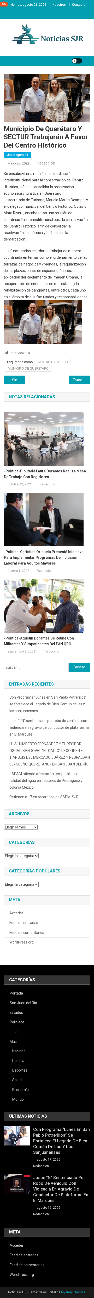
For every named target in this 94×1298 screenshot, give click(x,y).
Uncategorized (17, 155)
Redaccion (46, 163)
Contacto (78, 5)
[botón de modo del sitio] (77, 61)
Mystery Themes (73, 1292)
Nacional (19, 1051)
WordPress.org (21, 942)
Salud (17, 1080)
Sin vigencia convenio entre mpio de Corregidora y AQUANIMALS (18, 380)
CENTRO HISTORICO (53, 362)
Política (18, 1061)
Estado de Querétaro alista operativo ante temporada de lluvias (81, 380)
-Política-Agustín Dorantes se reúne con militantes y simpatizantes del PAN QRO (39, 641)
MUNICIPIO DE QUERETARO (28, 368)
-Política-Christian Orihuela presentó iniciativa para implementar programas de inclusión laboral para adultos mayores (44, 557)
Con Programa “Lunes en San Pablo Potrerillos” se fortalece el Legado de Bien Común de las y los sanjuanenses (48, 704)
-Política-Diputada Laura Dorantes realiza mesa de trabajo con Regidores (45, 474)
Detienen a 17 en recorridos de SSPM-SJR (44, 797)
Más (13, 1042)
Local (14, 1032)
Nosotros (59, 5)
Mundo (18, 1099)
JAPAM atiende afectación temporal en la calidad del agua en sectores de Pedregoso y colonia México (46, 780)
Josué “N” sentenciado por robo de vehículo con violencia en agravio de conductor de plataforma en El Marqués (49, 727)
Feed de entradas (23, 923)
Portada (16, 993)
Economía (20, 1090)
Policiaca (17, 1022)
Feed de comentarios (26, 932)
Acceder (16, 913)
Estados (16, 1012)
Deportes (19, 1070)
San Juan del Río (23, 1003)
